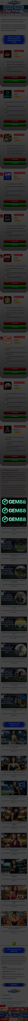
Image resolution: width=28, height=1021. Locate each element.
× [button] (24, 500)
